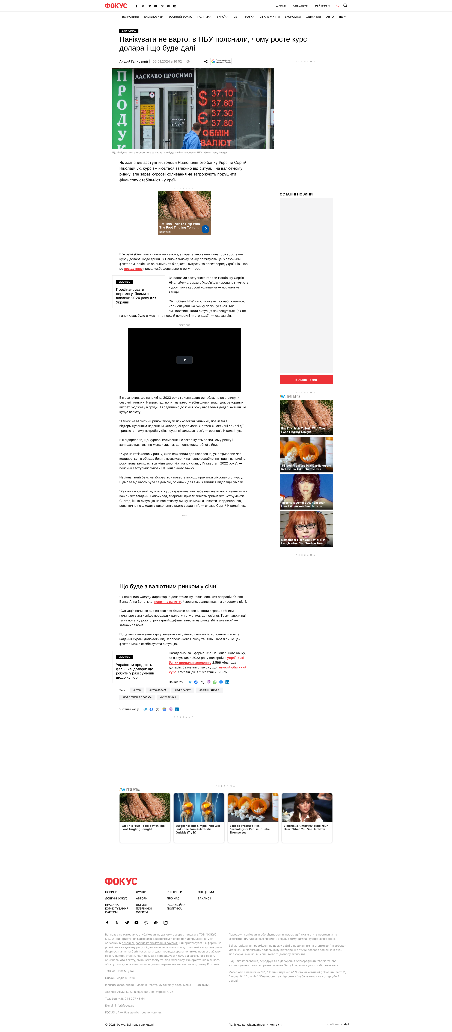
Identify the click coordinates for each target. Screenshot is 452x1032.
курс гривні (169, 697)
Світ (237, 16)
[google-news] (156, 922)
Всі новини (130, 16)
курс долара (158, 690)
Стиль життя (270, 16)
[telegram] (127, 922)
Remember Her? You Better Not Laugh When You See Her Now (303, 541)
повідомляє (133, 268)
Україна (222, 16)
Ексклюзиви (153, 16)
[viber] (146, 922)
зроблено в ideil (338, 1024)
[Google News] (168, 6)
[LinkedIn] (175, 6)
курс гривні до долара (137, 697)
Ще (341, 16)
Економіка (293, 16)
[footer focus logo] (121, 881)
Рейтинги (322, 5)
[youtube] (136, 922)
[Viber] (162, 6)
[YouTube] (156, 6)
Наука (249, 16)
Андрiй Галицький (133, 61)
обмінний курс (210, 690)
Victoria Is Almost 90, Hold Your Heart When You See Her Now (303, 504)
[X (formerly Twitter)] (143, 6)
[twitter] (117, 922)
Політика (204, 16)
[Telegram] (149, 6)
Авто (330, 16)
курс (138, 690)
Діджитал (313, 16)
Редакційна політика (176, 906)
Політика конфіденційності (247, 1024)
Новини (111, 892)
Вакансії (204, 898)
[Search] (345, 5)
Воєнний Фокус (180, 16)
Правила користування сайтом (116, 908)
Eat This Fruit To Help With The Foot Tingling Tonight (303, 430)
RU (338, 5)
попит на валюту (167, 601)
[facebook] (107, 922)
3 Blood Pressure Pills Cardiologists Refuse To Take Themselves (306, 467)
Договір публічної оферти (144, 908)
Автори (141, 898)
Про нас (173, 898)
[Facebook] (136, 6)
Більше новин (306, 380)
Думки (281, 5)
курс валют (183, 690)
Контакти (276, 1024)
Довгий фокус (116, 898)
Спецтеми (300, 5)
